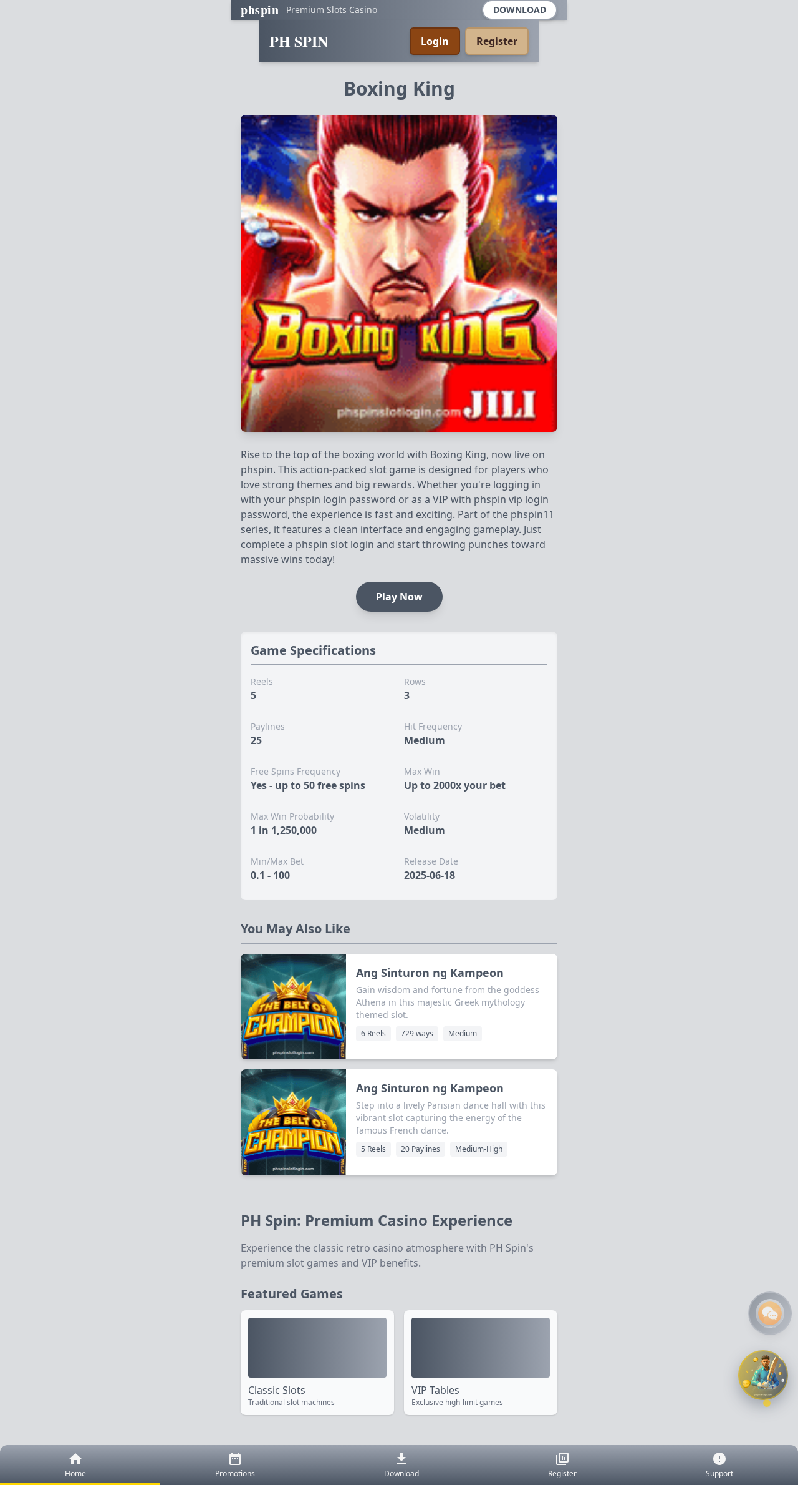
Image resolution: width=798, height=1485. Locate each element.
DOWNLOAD (519, 10)
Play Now (399, 597)
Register (496, 41)
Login (435, 41)
